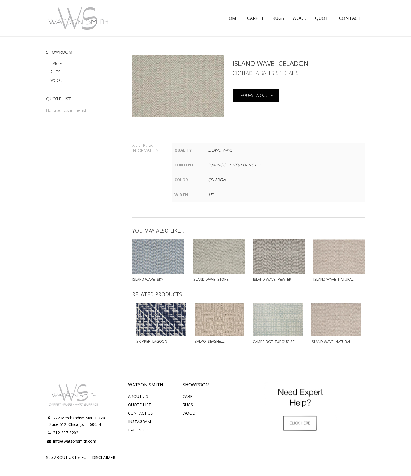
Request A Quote (255, 95)
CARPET (57, 63)
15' (210, 194)
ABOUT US (138, 396)
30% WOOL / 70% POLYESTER (234, 165)
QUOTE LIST (139, 404)
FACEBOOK (138, 430)
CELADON (217, 179)
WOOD (56, 80)
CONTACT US (140, 413)
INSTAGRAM (139, 421)
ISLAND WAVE (220, 150)
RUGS (55, 72)
